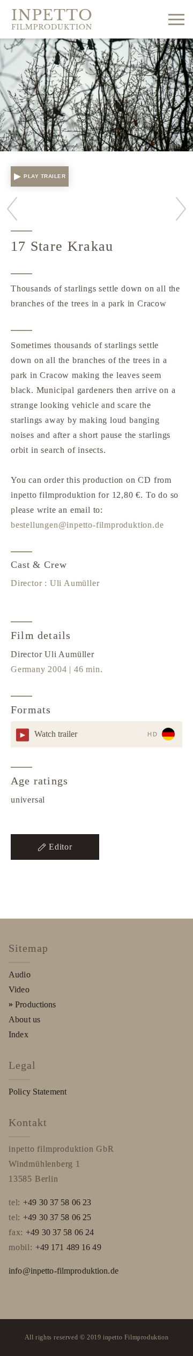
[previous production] (12, 209)
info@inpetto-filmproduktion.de (63, 1270)
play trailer (44, 176)
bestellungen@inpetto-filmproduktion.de (87, 524)
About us (24, 1019)
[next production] (181, 209)
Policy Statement (37, 1091)
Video (19, 989)
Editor (60, 846)
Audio (20, 974)
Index (18, 1034)
